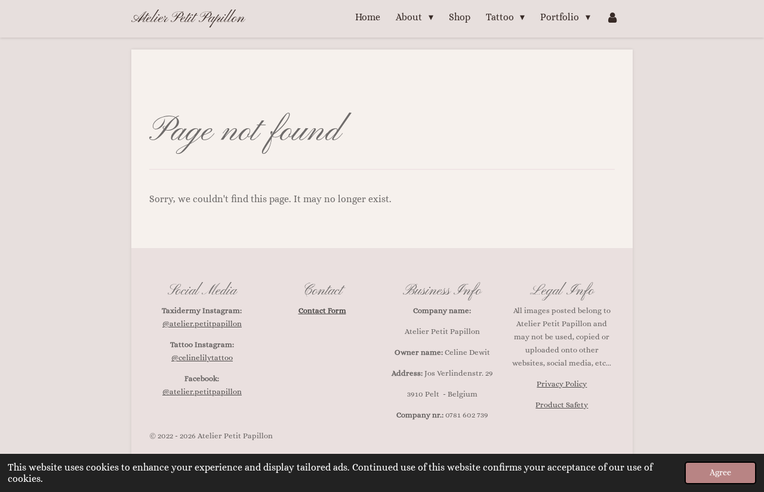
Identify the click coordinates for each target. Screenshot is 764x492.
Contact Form (322, 310)
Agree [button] (720, 472)
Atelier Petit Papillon (188, 18)
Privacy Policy (562, 383)
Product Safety (561, 404)
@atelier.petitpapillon (202, 323)
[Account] (612, 17)
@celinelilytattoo (202, 357)
